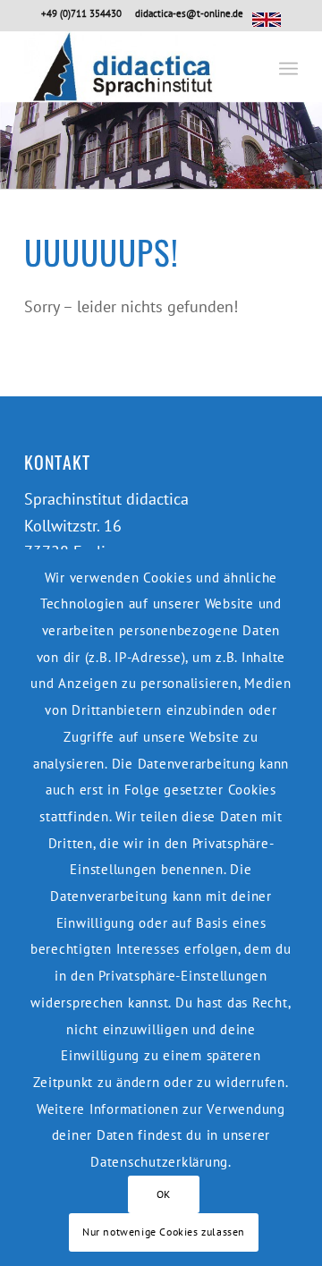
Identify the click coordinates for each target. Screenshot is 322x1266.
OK (164, 1194)
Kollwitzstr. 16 (73, 525)
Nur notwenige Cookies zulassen (163, 1231)
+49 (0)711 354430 (81, 13)
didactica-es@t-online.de (189, 13)
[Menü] (288, 66)
